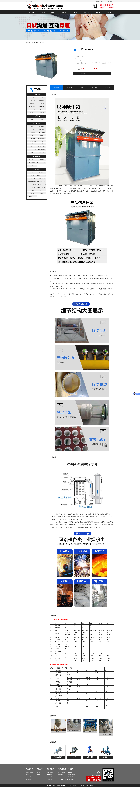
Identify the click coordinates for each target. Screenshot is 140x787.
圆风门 (41, 190)
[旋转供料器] (90, 750)
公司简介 (42, 12)
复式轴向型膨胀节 (32, 181)
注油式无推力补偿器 (72, 774)
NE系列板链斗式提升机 (63, 779)
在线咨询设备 (101, 73)
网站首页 (98, 1)
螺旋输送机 (41, 159)
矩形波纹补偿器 (32, 178)
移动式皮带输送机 (32, 159)
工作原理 (82, 87)
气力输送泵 (32, 112)
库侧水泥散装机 (41, 138)
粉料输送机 (32, 165)
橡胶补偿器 (32, 175)
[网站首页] (45, 8)
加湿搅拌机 (32, 152)
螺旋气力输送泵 (41, 132)
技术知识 (75, 12)
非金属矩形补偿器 (41, 181)
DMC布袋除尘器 (32, 144)
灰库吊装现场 (58, 732)
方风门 (32, 190)
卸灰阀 (41, 144)
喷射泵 (41, 97)
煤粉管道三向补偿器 (72, 779)
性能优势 (69, 87)
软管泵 (41, 119)
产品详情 (56, 87)
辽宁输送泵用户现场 (106, 734)
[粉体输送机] (106, 750)
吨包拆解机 (32, 132)
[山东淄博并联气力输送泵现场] (74, 724)
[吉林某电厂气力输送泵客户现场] (90, 725)
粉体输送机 (41, 100)
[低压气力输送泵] (58, 750)
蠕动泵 (32, 119)
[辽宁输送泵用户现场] (106, 726)
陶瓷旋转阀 (32, 187)
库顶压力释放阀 (32, 149)
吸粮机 (41, 135)
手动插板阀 (41, 141)
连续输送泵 (41, 112)
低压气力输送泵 (32, 97)
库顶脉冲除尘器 (41, 146)
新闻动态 (64, 12)
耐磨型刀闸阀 (32, 196)
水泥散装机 (32, 129)
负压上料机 (32, 109)
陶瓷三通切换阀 (32, 141)
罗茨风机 (32, 103)
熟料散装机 (41, 152)
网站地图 (111, 1)
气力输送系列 (36, 94)
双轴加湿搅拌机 (32, 126)
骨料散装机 (41, 126)
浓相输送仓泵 (32, 106)
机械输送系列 (36, 156)
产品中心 (104, 1)
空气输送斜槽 (41, 109)
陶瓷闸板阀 (41, 193)
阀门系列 (36, 169)
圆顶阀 (32, 193)
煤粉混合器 (32, 172)
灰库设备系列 (42, 42)
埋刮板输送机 (32, 162)
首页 (32, 42)
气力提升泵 (41, 103)
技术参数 (94, 87)
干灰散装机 (41, 129)
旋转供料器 (32, 100)
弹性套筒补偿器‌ (32, 184)
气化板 (32, 146)
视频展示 (97, 12)
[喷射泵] (74, 750)
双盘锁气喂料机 (32, 135)
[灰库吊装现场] (58, 725)
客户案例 (86, 12)
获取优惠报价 (82, 73)
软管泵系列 (37, 116)
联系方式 (108, 12)
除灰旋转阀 (41, 106)
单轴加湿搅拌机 (41, 149)
